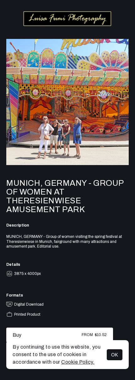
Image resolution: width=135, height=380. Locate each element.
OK (114, 354)
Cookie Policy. (77, 362)
